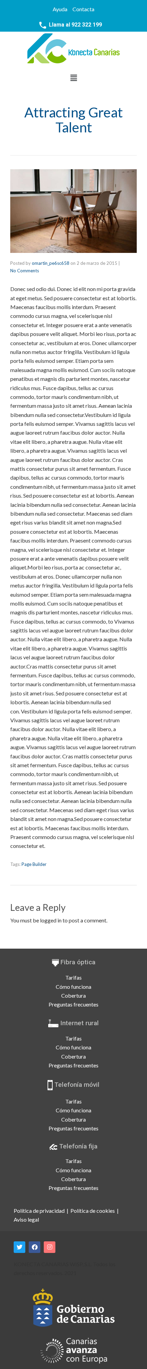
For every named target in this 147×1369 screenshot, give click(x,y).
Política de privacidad (39, 1210)
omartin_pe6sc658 (50, 263)
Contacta (83, 9)
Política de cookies (92, 1210)
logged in (51, 920)
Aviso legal (26, 1219)
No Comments (24, 270)
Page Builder (34, 864)
